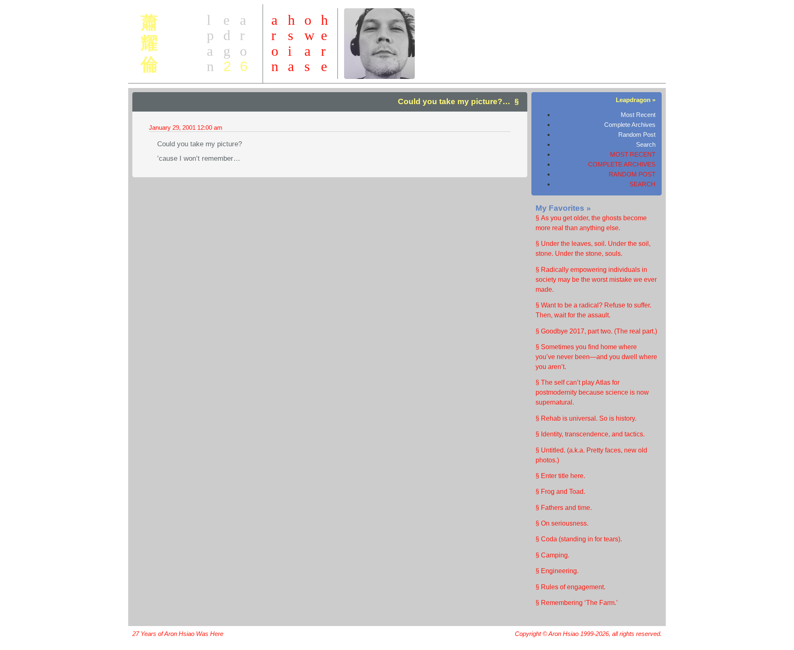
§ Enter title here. (560, 475)
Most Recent (638, 114)
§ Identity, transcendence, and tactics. (590, 434)
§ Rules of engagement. (570, 586)
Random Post (636, 134)
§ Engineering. (557, 570)
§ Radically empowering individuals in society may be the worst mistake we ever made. (596, 279)
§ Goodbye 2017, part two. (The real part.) (596, 331)
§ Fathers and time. (564, 507)
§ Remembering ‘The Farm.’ (577, 602)
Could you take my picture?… (454, 101)
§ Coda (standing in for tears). (579, 539)
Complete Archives (629, 124)
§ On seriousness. (562, 523)
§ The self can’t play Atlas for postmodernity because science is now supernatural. (592, 392)
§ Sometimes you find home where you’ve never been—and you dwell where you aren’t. (596, 356)
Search (645, 144)
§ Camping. (552, 555)
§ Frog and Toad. (560, 491)
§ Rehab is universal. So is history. (586, 418)
